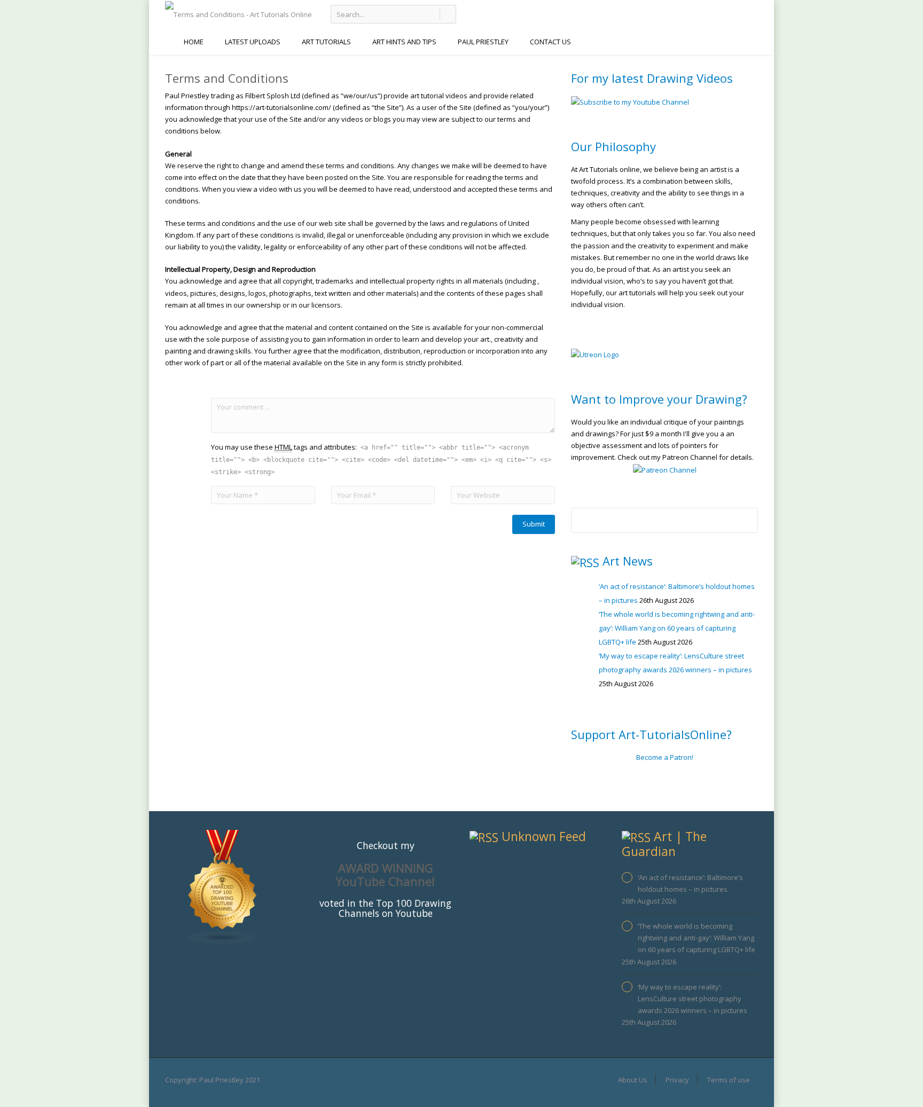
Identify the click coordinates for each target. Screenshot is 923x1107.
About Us (632, 1080)
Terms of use (728, 1080)
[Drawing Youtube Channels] (222, 887)
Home (194, 41)
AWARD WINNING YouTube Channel (385, 874)
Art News (628, 561)
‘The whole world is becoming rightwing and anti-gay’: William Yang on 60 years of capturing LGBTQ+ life (677, 628)
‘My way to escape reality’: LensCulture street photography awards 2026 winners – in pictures (692, 998)
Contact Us (550, 41)
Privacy (677, 1080)
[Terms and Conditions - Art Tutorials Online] (238, 13)
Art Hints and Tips (404, 41)
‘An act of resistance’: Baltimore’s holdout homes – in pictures (690, 883)
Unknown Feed (544, 836)
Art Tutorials (326, 41)
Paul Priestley (483, 41)
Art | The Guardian (664, 843)
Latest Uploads (252, 41)
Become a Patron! (664, 757)
